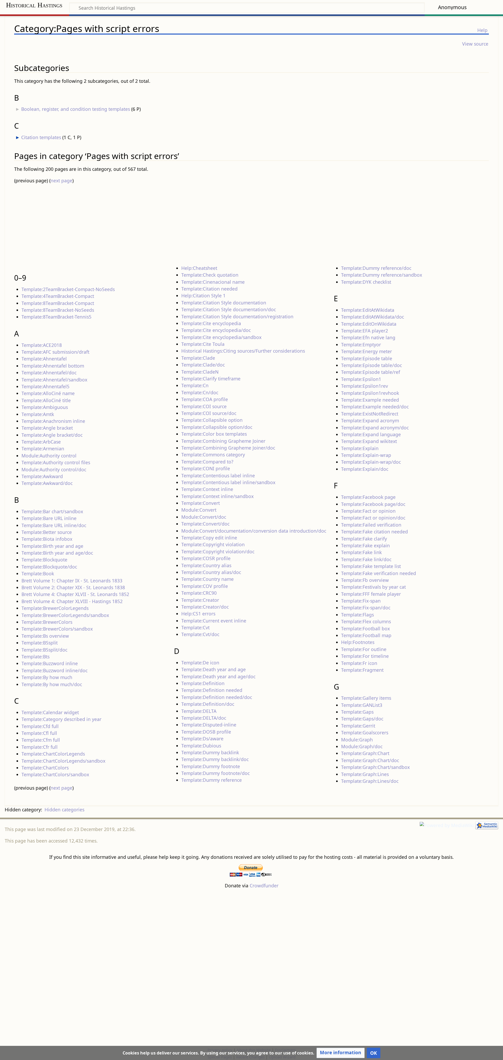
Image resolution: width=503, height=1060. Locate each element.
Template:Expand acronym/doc (375, 427)
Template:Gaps (357, 712)
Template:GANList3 (361, 705)
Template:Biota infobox (46, 539)
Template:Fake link (361, 552)
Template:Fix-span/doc (365, 607)
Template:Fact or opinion (368, 511)
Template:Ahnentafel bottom (52, 366)
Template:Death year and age (213, 669)
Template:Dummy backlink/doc (215, 759)
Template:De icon (200, 662)
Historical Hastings (34, 5)
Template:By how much (46, 677)
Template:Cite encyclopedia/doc (216, 330)
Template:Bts (35, 656)
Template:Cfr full (39, 747)
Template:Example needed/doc (375, 406)
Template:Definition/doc (207, 704)
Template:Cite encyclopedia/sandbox (221, 337)
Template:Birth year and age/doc (57, 553)
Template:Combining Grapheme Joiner (223, 441)
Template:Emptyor (361, 344)
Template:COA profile (204, 399)
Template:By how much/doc (51, 684)
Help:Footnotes (357, 642)
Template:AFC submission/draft (55, 352)
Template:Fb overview (365, 580)
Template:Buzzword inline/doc (54, 670)
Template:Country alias (206, 565)
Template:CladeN (199, 372)
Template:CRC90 (199, 593)
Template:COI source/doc (208, 413)
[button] (340, 1053)
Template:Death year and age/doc (218, 676)
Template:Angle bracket (47, 428)
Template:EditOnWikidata (368, 324)
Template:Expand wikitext (369, 441)
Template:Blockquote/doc (49, 567)
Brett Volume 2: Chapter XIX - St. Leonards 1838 (73, 587)
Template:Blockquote (44, 559)
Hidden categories (64, 809)
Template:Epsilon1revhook (370, 393)
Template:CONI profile (205, 468)
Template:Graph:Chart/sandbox (375, 767)
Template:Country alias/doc (211, 572)
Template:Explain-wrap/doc (371, 462)
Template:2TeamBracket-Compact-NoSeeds (68, 289)
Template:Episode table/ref (370, 372)
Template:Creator (200, 600)
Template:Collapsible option (212, 420)
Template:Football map (366, 635)
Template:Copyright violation (213, 544)
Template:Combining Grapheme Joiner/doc (228, 448)
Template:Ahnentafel (44, 359)
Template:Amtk (37, 414)
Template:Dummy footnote (210, 766)
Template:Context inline (207, 489)
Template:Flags (357, 614)
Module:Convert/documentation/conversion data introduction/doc (253, 531)
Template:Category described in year (61, 719)
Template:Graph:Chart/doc (370, 760)
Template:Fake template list (371, 566)
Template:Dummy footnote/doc (215, 773)
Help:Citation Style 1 (203, 295)
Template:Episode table (366, 358)
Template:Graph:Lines (365, 774)
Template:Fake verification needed (378, 573)
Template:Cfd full (40, 726)
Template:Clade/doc (203, 365)
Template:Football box (365, 628)
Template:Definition (203, 683)
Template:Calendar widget (50, 712)
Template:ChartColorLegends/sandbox (63, 761)
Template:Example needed (370, 400)
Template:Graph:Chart (365, 753)
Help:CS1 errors (198, 613)
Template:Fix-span (361, 601)
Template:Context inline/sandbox (217, 496)
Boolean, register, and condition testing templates (75, 109)
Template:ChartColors (45, 767)
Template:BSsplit (39, 643)
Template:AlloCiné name (48, 393)
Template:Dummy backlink (210, 752)
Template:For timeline (365, 656)
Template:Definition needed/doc (216, 697)
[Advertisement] (251, 223)
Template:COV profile (204, 586)
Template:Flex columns (366, 621)
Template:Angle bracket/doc (52, 435)
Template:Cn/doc (199, 392)
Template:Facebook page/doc (373, 504)
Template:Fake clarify (364, 539)
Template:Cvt (195, 627)
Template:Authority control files (55, 462)
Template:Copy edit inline (209, 537)
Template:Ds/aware (202, 738)
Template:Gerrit (358, 726)
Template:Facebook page (368, 497)
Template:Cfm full (40, 740)
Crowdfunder (264, 885)
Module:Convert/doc (203, 517)
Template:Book (37, 573)
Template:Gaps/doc (362, 718)
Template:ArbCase (41, 442)
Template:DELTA (198, 711)
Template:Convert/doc (205, 524)
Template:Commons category (213, 454)
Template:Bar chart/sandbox (52, 511)
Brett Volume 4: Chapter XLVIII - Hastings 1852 (72, 601)
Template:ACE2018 (41, 345)
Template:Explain (360, 448)
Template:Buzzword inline (49, 663)
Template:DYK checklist (366, 282)
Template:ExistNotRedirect (369, 414)
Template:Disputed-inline (208, 725)
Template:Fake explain (365, 545)
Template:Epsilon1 (361, 379)
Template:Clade (198, 358)
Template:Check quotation (209, 275)
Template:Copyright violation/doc (217, 551)
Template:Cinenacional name (213, 282)
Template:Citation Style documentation (223, 302)
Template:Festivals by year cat (373, 587)
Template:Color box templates (214, 434)
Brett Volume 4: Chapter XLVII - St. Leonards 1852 (75, 594)
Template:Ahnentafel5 (45, 386)
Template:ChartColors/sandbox (55, 774)
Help (482, 30)
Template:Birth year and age (52, 546)
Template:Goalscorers (364, 732)
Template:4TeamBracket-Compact (57, 296)
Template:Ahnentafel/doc (48, 372)
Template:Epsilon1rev (364, 386)
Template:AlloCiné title (46, 400)
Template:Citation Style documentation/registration (237, 316)
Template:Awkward (42, 476)
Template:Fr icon (359, 663)
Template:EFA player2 (364, 330)
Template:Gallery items (366, 698)
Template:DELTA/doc (203, 718)
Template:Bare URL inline (48, 518)
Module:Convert (198, 510)
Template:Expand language (371, 434)
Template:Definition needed (211, 690)
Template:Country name (207, 579)
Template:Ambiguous (44, 407)
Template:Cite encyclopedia (211, 323)
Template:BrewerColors (46, 622)
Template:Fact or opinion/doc (373, 518)
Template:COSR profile (206, 558)
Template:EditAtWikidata (367, 310)
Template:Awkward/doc (47, 483)
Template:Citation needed (209, 289)
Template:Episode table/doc (371, 365)
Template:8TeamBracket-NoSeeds (57, 310)
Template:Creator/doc (205, 607)
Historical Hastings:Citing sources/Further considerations (243, 351)
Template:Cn (195, 385)
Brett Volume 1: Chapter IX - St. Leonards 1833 (71, 580)
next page (61, 180)
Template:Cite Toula (203, 344)
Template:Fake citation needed (374, 531)
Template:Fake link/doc (366, 559)
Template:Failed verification (371, 525)
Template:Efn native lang (368, 337)
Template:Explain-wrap (366, 455)
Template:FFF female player (371, 594)
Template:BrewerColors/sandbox (57, 629)
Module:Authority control (48, 455)
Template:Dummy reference (211, 780)
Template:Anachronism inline (53, 421)
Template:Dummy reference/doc (376, 268)
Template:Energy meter (366, 351)
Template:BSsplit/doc (44, 650)
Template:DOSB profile (206, 732)
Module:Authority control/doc (53, 469)
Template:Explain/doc (364, 469)
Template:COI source (204, 406)
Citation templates (41, 137)
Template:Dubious (201, 745)
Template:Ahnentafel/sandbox (54, 379)
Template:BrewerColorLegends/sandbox (65, 615)
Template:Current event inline (213, 621)
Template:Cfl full (39, 733)
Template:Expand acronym (370, 420)
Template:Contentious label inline (218, 475)
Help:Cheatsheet (199, 268)
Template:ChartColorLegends (53, 754)
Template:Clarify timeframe (210, 378)
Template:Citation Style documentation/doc (228, 309)
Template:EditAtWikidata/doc (372, 317)
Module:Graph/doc (361, 746)
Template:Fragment (362, 670)
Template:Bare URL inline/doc (53, 525)
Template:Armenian (42, 448)
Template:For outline (363, 649)
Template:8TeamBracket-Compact (57, 303)
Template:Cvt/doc (200, 634)
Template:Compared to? (207, 461)
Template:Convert (200, 503)
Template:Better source (46, 532)
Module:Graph (357, 739)
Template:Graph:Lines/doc (369, 781)
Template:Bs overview (45, 636)
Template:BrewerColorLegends (55, 608)
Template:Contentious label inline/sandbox (228, 482)
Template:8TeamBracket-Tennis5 (56, 317)
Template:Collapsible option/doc (216, 427)
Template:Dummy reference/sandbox (381, 275)
